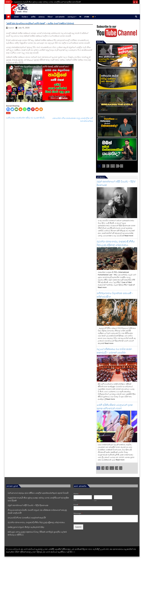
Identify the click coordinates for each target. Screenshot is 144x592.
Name (77, 494)
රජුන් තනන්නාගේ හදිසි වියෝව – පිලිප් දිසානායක (28, 505)
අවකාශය (42, 17)
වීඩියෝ (50, 17)
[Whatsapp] (24, 109)
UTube (86, 17)
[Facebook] (8, 109)
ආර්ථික (33, 17)
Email (76, 505)
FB (80, 17)
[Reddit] (37, 109)
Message (78, 513)
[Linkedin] (29, 109)
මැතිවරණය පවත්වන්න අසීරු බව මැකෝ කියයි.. (25, 118)
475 (117, 468)
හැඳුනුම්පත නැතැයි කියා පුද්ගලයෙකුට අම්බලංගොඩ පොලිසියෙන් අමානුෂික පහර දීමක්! (47, 2)
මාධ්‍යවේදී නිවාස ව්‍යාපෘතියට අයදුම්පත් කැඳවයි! (27, 517)
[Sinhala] (94, 17)
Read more (128, 236)
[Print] (20, 109)
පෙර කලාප (71, 17)
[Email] (16, 109)
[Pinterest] (33, 109)
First (75, 500)
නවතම (16, 17)
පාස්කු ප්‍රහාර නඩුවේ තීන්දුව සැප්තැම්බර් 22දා (26, 527)
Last (95, 500)
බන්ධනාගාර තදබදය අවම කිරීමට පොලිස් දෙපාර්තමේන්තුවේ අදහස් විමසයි (38, 493)
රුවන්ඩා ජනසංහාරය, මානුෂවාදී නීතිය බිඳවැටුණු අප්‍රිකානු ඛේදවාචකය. (36, 522)
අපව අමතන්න (60, 17)
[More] (41, 109)
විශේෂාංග (25, 17)
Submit (78, 527)
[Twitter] (12, 109)
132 (118, 166)
